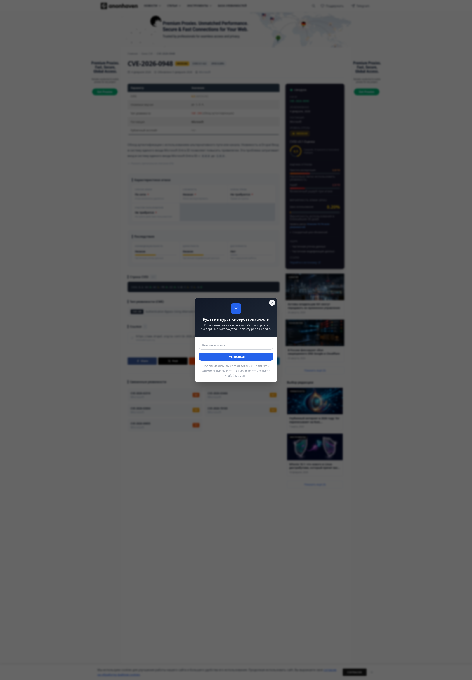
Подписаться (236, 356)
